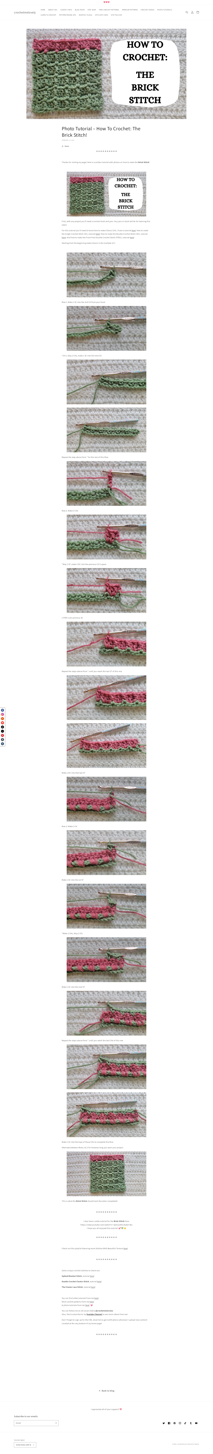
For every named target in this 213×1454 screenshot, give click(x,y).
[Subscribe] (55, 1423)
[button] (187, 12)
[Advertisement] (74, 1363)
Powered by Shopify (193, 1444)
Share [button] (67, 146)
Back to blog (108, 1390)
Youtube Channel (94, 1314)
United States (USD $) (23, 1445)
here (134, 230)
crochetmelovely (182, 1444)
